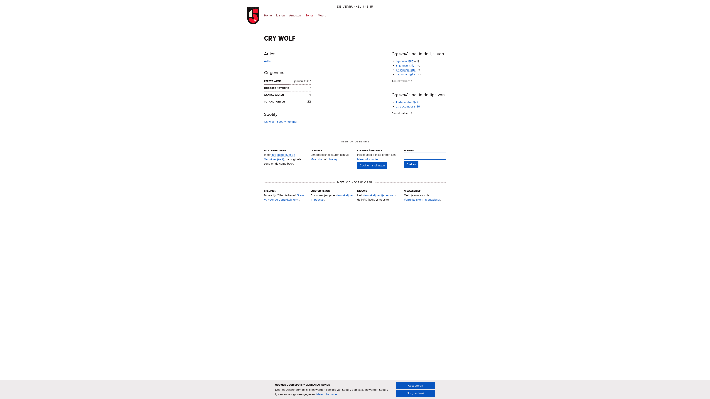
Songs (309, 15)
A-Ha (267, 61)
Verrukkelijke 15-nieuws (378, 195)
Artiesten (295, 15)
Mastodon (317, 159)
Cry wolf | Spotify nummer (280, 122)
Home (268, 15)
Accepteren (415, 386)
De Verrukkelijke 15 (355, 6)
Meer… (322, 16)
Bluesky (332, 159)
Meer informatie (367, 159)
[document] (355, 389)
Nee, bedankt (415, 393)
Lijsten (280, 15)
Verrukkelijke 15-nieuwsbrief (422, 200)
